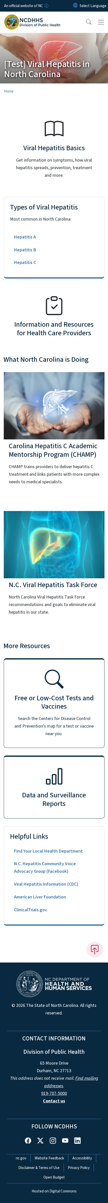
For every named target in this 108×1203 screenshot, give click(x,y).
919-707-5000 (54, 1093)
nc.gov (21, 1158)
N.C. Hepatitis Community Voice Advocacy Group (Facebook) (45, 868)
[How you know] (46, 6)
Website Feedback (49, 1158)
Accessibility (82, 1158)
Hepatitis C (25, 262)
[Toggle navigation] (101, 22)
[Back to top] (94, 949)
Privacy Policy (79, 1167)
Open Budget (54, 1177)
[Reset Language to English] (75, 6)
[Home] (32, 17)
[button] (85, 22)
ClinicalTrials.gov (30, 910)
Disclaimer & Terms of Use (39, 1167)
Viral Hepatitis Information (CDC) (46, 884)
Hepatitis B (25, 250)
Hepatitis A (25, 237)
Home (9, 91)
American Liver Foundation (40, 897)
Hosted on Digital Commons (54, 1191)
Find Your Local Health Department (48, 851)
